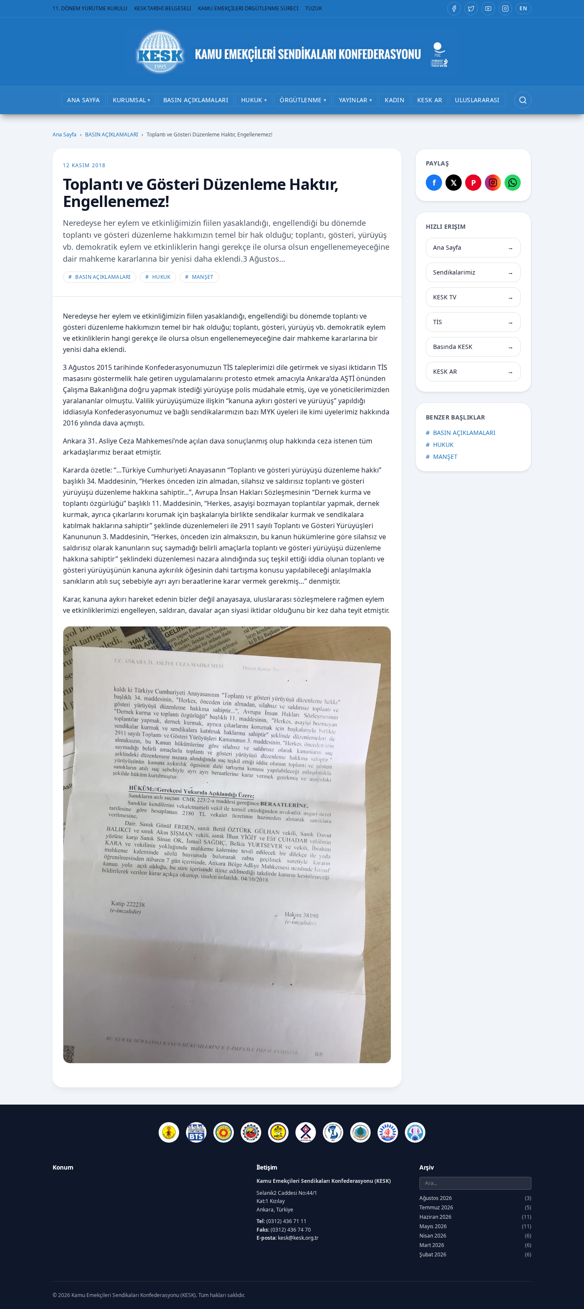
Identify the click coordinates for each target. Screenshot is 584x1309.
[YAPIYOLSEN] (415, 1132)
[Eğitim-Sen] (223, 1132)
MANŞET (199, 277)
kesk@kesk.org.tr (298, 1237)
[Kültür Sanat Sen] (305, 1132)
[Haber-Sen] (278, 1132)
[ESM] (251, 1132)
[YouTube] (488, 8)
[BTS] (196, 1132)
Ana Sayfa (65, 134)
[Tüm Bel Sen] (388, 1132)
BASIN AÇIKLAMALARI (111, 134)
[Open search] (522, 100)
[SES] (333, 1132)
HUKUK (158, 277)
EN (523, 8)
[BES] (169, 1132)
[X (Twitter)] (471, 8)
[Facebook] (454, 8)
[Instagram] (505, 8)
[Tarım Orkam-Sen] (360, 1132)
